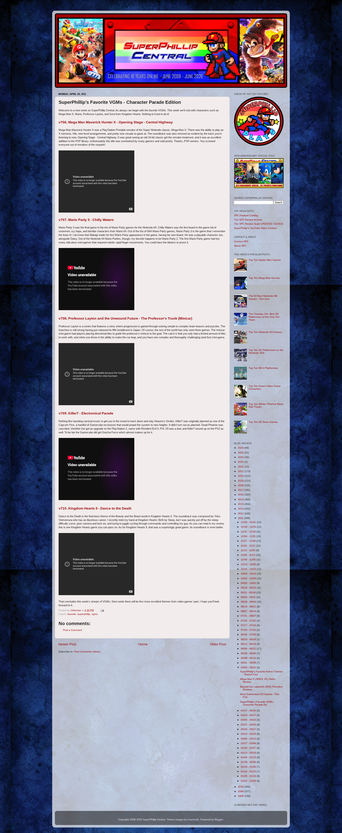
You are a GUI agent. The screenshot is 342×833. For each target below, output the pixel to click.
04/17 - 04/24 (249, 710)
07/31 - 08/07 (249, 616)
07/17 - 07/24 (249, 625)
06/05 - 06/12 (249, 648)
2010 (241, 786)
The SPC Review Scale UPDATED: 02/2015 (258, 224)
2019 (241, 480)
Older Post (218, 644)
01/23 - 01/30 (249, 767)
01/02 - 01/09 (249, 781)
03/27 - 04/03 (249, 724)
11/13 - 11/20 (248, 550)
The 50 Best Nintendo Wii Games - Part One (263, 297)
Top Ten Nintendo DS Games (265, 332)
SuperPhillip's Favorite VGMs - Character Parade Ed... (257, 703)
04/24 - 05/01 (249, 667)
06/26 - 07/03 (249, 634)
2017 (241, 490)
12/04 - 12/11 (248, 536)
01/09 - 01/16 (249, 776)
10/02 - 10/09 (249, 578)
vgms (95, 614)
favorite (72, 614)
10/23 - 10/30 (249, 564)
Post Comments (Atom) (87, 651)
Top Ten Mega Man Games (264, 278)
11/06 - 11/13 (248, 555)
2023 (241, 462)
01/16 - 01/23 (249, 771)
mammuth (193, 819)
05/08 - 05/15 (249, 658)
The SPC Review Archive (248, 219)
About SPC (240, 245)
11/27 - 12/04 (248, 541)
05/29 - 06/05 (249, 653)
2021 (241, 471)
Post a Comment (72, 630)
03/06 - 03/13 (249, 738)
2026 (241, 447)
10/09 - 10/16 (249, 573)
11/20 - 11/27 (248, 545)
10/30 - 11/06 (248, 559)
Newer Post (67, 644)
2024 (241, 457)
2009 (241, 791)
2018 (241, 485)
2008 (241, 796)
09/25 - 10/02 (249, 583)
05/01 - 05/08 (249, 662)
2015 (241, 499)
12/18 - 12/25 (249, 527)
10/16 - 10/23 (249, 569)
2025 (241, 452)
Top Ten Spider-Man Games (265, 260)
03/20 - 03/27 (249, 729)
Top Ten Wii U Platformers (263, 368)
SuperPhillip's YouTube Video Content (255, 228)
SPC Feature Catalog (246, 215)
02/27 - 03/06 (249, 743)
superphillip (83, 614)
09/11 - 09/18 (248, 592)
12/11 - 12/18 (248, 531)
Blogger (218, 819)
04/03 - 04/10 (249, 720)
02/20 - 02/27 (249, 748)
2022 (241, 466)
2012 (241, 513)
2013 (241, 508)
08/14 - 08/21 (249, 606)
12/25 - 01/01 (249, 522)
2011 (241, 518)
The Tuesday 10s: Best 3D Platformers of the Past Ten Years (264, 317)
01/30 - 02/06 (249, 762)
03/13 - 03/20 (249, 734)
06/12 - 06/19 (249, 644)
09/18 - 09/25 (249, 587)
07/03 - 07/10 (249, 630)
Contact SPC (241, 241)
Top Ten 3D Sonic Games (263, 422)
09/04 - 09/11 (248, 597)
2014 (241, 504)
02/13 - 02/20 (249, 752)
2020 (241, 476)
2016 (241, 494)
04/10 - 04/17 (249, 715)
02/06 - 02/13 (249, 757)
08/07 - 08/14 (249, 611)
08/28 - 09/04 (249, 601)
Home (143, 644)
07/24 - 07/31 (249, 620)
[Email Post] (102, 610)
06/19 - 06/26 (249, 639)
